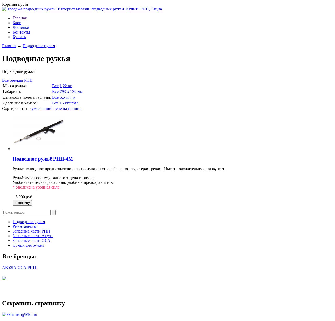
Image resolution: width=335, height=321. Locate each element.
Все (55, 86)
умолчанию (42, 108)
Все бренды (12, 80)
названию (71, 108)
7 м (72, 97)
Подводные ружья (39, 45)
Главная (20, 18)
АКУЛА (9, 267)
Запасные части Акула (33, 236)
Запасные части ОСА (32, 240)
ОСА (22, 267)
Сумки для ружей (28, 245)
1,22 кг (66, 86)
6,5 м (64, 97)
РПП (28, 80)
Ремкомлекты (25, 226)
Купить (19, 37)
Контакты (21, 32)
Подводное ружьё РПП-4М (43, 159)
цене (57, 108)
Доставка (21, 27)
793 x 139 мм (71, 91)
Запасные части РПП (31, 231)
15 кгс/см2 (69, 103)
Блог (17, 22)
